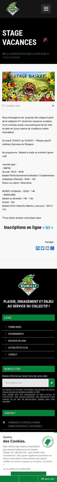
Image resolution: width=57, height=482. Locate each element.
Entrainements (16, 334)
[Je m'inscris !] (51, 383)
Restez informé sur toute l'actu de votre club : (25, 376)
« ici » (47, 227)
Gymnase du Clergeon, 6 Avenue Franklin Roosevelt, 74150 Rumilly (25, 424)
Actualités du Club (18, 347)
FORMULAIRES (14, 327)
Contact (12, 354)
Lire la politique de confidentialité (16, 469)
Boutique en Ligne (17, 340)
